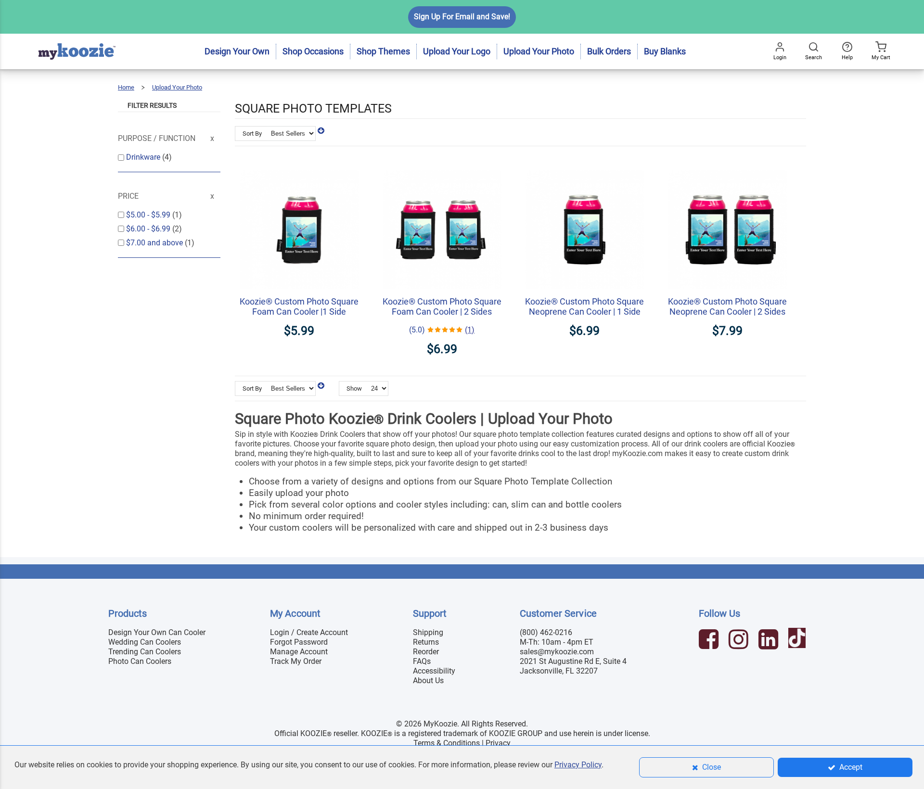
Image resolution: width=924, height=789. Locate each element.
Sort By (252, 133)
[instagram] (740, 640)
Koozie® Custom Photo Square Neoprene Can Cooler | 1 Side (584, 306)
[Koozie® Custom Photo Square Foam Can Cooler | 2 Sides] (442, 165)
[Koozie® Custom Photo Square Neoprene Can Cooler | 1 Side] (585, 165)
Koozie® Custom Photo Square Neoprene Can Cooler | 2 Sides (727, 306)
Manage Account (299, 651)
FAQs (422, 661)
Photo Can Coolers (139, 661)
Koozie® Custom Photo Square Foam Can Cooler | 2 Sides (442, 306)
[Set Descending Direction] (321, 130)
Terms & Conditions (446, 743)
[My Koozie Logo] (77, 38)
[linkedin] (769, 640)
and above (155, 242)
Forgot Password (299, 642)
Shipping (428, 632)
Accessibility (434, 670)
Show (354, 388)
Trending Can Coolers (144, 651)
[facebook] (710, 640)
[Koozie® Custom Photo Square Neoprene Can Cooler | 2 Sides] (727, 165)
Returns (426, 642)
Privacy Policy (578, 764)
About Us (428, 680)
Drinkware (144, 157)
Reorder (426, 651)
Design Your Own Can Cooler (156, 632)
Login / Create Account (309, 632)
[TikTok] (798, 640)
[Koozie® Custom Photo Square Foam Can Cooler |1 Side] (299, 165)
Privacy (498, 743)
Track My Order (295, 661)
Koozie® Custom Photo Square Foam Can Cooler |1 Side (299, 306)
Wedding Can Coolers (144, 642)
